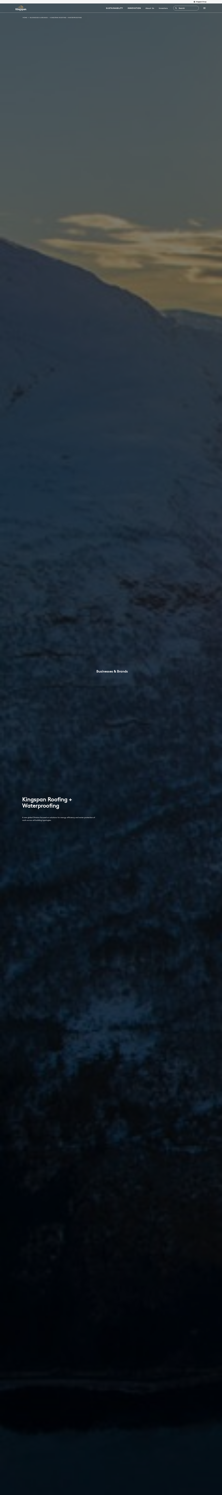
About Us (150, 8)
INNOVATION (134, 8)
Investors (163, 8)
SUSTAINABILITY (114, 8)
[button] (204, 8)
